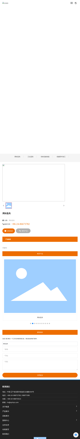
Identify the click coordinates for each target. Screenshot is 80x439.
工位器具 (30, 156)
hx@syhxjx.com (13, 402)
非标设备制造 (45, 156)
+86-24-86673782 (21, 224)
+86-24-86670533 (14, 399)
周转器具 (17, 156)
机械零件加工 (61, 156)
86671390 (26, 395)
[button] (30, 323)
